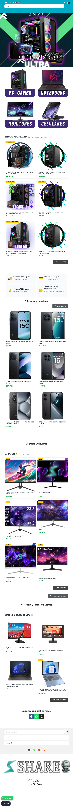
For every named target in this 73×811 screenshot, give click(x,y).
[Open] (6, 2)
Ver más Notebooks (59, 699)
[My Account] (64, 2)
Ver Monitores (61, 588)
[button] (2, 39)
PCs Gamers (7, 11)
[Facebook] (31, 716)
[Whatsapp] (36, 716)
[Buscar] (67, 732)
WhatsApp (8, 798)
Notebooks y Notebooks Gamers (36, 605)
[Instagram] (41, 716)
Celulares (14, 11)
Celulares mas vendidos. (36, 301)
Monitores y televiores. (36, 444)
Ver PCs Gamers (60, 262)
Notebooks (22, 11)
